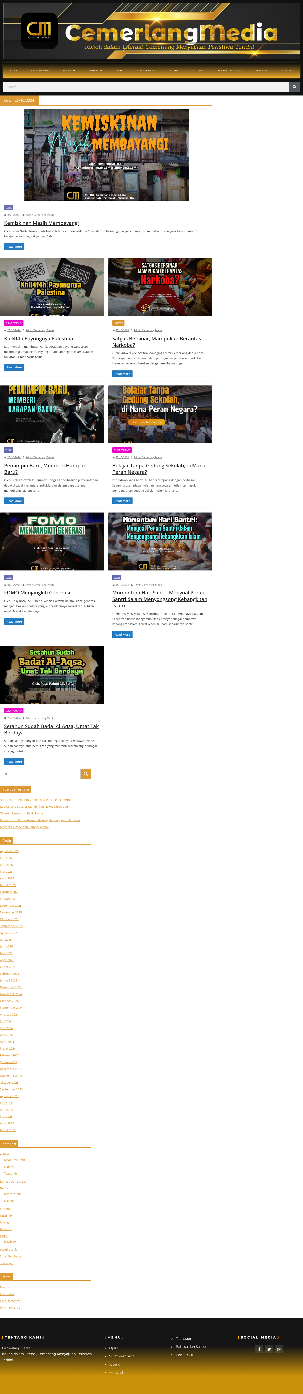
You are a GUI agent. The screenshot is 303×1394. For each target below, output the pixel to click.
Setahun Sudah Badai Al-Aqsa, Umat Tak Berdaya (51, 729)
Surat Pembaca (146, 70)
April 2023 (7, 1123)
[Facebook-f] (259, 1349)
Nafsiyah (10, 1167)
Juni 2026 (6, 865)
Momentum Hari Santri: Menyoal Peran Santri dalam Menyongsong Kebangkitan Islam (159, 599)
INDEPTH (118, 323)
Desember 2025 (11, 905)
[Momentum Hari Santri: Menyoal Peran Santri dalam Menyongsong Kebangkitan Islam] (160, 541)
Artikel (94, 70)
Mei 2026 (6, 871)
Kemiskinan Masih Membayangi (41, 222)
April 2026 (7, 878)
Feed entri (7, 1294)
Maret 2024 (8, 1048)
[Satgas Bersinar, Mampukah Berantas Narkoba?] (160, 287)
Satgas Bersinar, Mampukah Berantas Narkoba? (156, 341)
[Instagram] (279, 1349)
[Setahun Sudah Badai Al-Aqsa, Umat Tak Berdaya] (52, 675)
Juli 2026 (6, 858)
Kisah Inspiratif (14, 1160)
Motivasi (198, 70)
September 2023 (11, 1089)
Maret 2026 (8, 885)
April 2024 (7, 1042)
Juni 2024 (6, 1028)
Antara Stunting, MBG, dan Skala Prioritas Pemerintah (37, 800)
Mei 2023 (6, 1116)
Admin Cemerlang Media (40, 215)
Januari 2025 (8, 980)
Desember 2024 (11, 987)
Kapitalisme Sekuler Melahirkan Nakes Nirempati (34, 806)
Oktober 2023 (9, 1082)
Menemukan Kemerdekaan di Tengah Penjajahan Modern (40, 820)
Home (13, 70)
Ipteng (174, 70)
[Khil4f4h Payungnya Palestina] (52, 287)
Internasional (13, 1194)
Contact (287, 70)
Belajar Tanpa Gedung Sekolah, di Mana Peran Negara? (159, 468)
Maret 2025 (8, 967)
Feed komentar (10, 1301)
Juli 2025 (6, 940)
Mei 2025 (6, 953)
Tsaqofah (10, 1173)
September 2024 (11, 1008)
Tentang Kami (40, 70)
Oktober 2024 (9, 1001)
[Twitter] (269, 1349)
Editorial (6, 1209)
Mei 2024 (6, 1035)
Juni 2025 (6, 946)
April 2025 (7, 960)
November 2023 (11, 1076)
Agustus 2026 (9, 851)
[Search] (294, 87)
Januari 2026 (8, 899)
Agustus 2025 (9, 933)
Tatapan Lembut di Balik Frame (21, 813)
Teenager (262, 70)
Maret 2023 (8, 1130)
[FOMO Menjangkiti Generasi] (52, 541)
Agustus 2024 (9, 1014)
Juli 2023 (6, 1103)
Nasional (10, 1201)
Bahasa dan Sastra (229, 70)
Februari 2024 (9, 1055)
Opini (119, 70)
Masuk (4, 1287)
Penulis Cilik (8, 1249)
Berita (66, 70)
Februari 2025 (9, 974)
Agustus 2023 (9, 1096)
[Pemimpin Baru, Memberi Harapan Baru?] (52, 414)
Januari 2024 (8, 1062)
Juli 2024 (6, 1021)
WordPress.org (10, 1308)
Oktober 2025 (9, 919)
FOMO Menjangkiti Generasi (37, 592)
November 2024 (11, 994)
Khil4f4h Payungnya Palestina (38, 338)
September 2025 (11, 926)
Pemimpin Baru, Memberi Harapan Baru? (45, 468)
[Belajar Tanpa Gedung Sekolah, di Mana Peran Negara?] (160, 414)
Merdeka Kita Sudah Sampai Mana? (24, 827)
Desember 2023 (11, 1069)
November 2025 (11, 912)
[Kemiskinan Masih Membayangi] (106, 155)
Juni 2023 (6, 1110)
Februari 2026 (9, 892)
